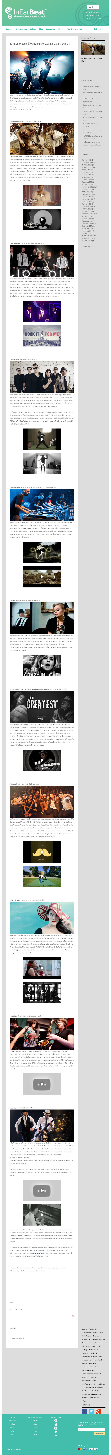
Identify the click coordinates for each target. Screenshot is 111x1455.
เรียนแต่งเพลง (96, 1394)
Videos (35, 1420)
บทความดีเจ (86, 1380)
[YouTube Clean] (55, 1424)
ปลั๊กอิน (93, 1380)
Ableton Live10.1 (99, 1332)
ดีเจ (101, 1374)
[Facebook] (55, 1420)
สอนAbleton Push (88, 1387)
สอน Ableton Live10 (88, 1384)
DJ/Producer (86, 1339)
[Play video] (42, 195)
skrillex (96, 1374)
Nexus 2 (94, 1346)
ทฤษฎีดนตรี (85, 1377)
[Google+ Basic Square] (98, 1411)
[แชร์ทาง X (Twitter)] (16, 1309)
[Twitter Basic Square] (91, 1411)
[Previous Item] (85, 48)
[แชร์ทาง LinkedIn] (21, 1309)
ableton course (93, 1350)
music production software (91, 1367)
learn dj (84, 1363)
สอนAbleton (100, 1384)
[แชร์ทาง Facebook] (11, 1309)
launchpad (98, 1360)
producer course (87, 1374)
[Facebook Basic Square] (84, 1411)
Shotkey (84, 1350)
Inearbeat (98, 1343)
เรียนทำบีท (95, 1391)
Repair (35, 1434)
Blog (35, 1431)
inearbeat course (87, 1360)
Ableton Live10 (87, 1332)
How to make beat (88, 1343)
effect (100, 1356)
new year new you (88, 1370)
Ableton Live (93, 1329)
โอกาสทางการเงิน (95, 1398)
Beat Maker (97, 1336)
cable (93, 1353)
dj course (94, 1356)
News (11, 1302)
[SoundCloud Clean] (55, 1435)
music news (92, 1363)
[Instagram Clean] (55, 1428)
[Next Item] (102, 48)
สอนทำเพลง (99, 1387)
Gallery (35, 1427)
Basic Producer (87, 1336)
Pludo (100, 1346)
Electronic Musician (98, 1339)
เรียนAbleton (86, 1391)
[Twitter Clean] (55, 1431)
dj (96, 1353)
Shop (35, 1424)
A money (85, 1329)
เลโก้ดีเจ (84, 1398)
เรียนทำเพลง (86, 1394)
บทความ (93, 1377)
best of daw (86, 1353)
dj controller (86, 1356)
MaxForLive (86, 1346)
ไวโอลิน (84, 1401)
